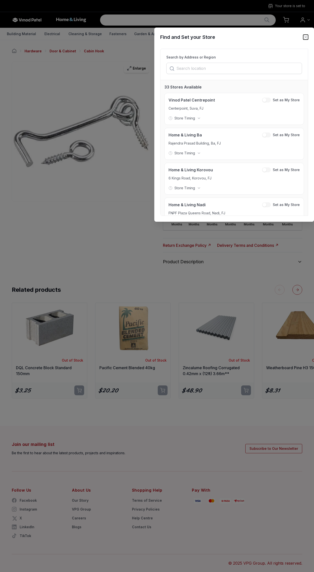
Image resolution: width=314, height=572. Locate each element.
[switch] (266, 100)
